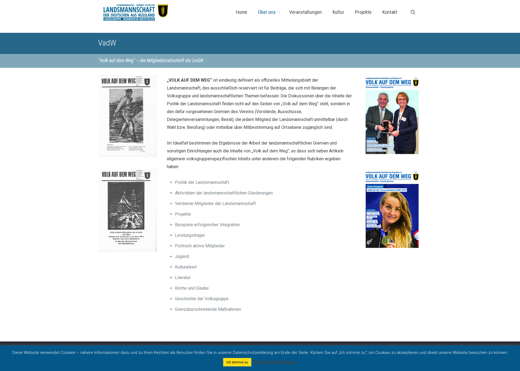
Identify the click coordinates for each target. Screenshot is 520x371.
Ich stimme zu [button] (237, 362)
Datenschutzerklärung (275, 362)
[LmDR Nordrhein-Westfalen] (135, 12)
